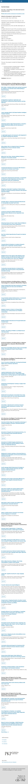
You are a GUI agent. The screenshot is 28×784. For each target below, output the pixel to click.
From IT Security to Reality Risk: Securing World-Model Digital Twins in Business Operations (13, 363)
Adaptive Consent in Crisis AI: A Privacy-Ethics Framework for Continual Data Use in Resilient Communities (11, 310)
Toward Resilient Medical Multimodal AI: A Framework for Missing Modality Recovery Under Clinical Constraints (13, 299)
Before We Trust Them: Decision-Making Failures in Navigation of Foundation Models (12, 157)
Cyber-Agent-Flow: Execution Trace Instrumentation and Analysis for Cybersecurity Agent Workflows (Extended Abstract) (13, 700)
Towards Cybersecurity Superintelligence (10, 585)
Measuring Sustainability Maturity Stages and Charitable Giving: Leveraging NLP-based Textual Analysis (14, 348)
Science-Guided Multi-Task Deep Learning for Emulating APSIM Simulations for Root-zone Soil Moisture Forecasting (13, 287)
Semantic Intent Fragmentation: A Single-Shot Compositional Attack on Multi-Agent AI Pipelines (12, 529)
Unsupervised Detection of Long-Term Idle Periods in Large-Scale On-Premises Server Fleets (13, 168)
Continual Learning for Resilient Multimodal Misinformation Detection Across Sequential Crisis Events (12, 213)
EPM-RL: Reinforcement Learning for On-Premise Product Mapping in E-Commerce (12, 513)
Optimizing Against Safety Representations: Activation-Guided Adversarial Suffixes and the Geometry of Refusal (13, 125)
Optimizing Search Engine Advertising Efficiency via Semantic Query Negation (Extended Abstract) (12, 479)
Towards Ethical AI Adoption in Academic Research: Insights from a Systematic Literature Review (12, 245)
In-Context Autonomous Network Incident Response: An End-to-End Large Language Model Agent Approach (13, 551)
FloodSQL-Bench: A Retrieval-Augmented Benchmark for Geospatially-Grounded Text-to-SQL (13, 202)
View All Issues (4, 732)
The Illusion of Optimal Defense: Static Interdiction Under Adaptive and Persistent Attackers (12, 667)
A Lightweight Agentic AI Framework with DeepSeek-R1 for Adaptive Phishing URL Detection (14, 135)
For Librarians (4, 743)
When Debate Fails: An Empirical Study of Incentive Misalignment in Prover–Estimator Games (12, 147)
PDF (4, 96)
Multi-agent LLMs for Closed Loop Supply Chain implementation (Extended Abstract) (12, 503)
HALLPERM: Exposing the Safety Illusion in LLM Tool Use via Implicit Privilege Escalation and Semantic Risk (13, 540)
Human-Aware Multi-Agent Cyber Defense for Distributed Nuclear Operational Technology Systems (13, 656)
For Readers (4, 739)
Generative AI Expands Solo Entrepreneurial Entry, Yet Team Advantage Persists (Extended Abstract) (13, 432)
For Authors (4, 741)
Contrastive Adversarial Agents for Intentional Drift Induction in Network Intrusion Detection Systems (12, 646)
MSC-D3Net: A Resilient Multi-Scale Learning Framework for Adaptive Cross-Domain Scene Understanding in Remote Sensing (14, 88)
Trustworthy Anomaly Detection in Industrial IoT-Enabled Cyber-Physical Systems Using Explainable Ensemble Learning (12, 269)
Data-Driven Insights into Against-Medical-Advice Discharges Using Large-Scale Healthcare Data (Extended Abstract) (12, 490)
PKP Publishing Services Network (9, 762)
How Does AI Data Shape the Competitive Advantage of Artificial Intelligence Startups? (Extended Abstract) (13, 422)
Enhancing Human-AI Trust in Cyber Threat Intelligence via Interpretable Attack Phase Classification (13, 223)
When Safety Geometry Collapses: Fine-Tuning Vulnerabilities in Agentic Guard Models (11, 561)
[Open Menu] (1, 1)
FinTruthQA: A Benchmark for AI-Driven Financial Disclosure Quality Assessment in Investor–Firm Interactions (12, 406)
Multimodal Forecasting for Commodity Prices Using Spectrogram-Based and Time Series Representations (13, 395)
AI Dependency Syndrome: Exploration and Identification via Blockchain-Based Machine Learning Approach (13, 101)
